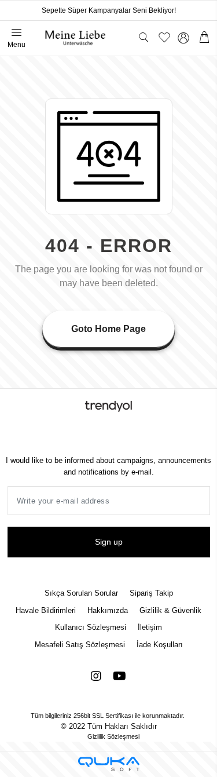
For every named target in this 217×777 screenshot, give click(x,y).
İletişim (150, 627)
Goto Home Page (108, 329)
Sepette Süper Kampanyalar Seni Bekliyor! (109, 10)
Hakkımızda (107, 610)
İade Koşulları (160, 644)
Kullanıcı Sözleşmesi (90, 627)
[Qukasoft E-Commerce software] (108, 764)
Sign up (109, 541)
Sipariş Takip (151, 593)
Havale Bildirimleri (46, 610)
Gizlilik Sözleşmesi (113, 736)
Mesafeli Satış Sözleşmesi (80, 644)
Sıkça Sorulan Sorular (81, 593)
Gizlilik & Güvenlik (170, 610)
